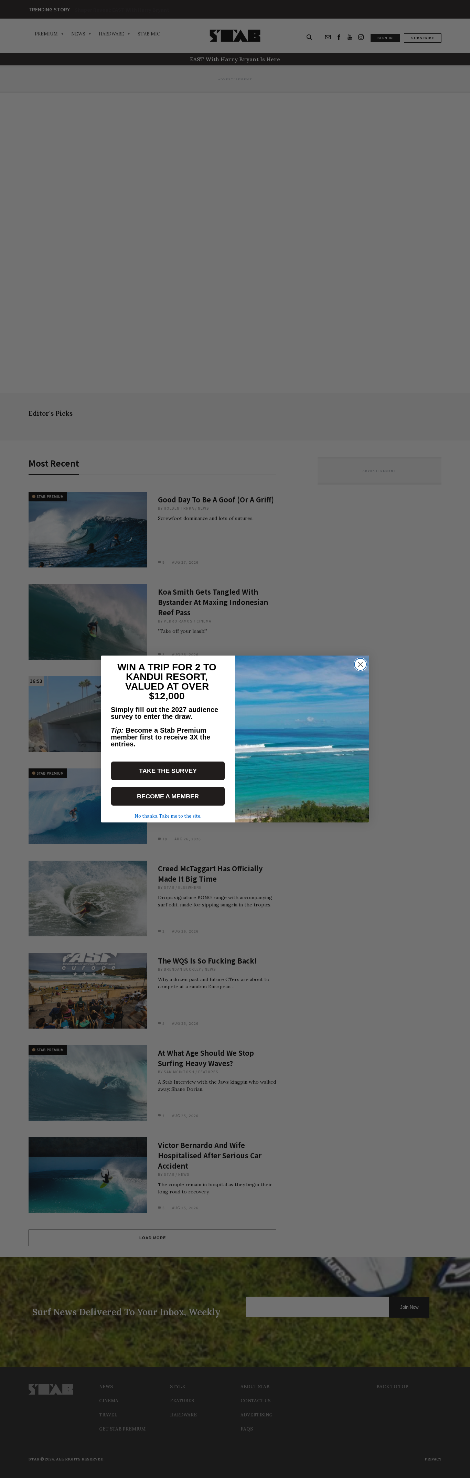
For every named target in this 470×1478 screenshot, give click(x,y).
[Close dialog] (360, 664)
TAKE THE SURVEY (168, 770)
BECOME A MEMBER (168, 796)
